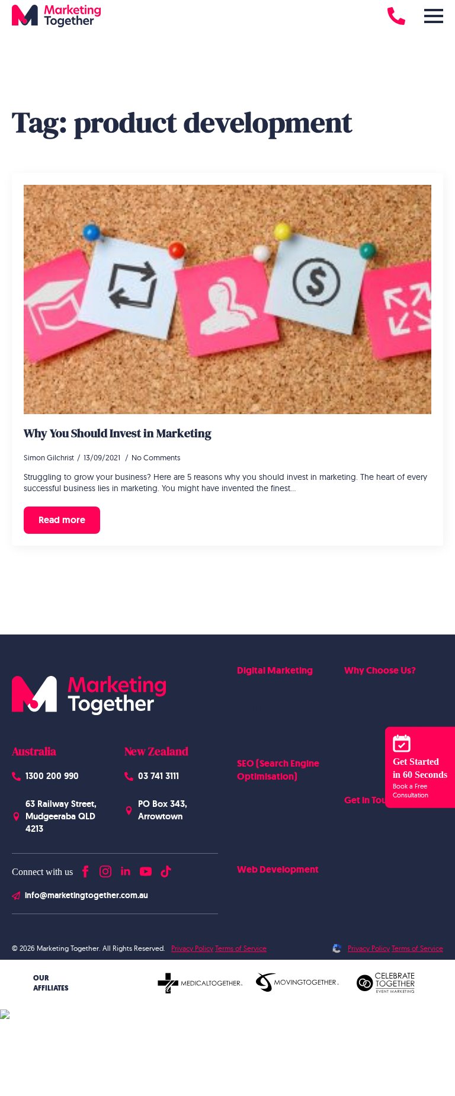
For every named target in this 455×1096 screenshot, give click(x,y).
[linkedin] (125, 869)
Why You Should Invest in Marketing (118, 433)
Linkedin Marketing (272, 726)
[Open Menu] (433, 16)
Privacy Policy (192, 948)
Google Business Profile (281, 832)
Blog (352, 856)
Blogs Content (263, 814)
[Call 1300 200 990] (396, 16)
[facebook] (85, 869)
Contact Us (364, 819)
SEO (244, 795)
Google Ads (259, 689)
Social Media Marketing (280, 708)
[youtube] (145, 869)
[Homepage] (56, 16)
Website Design (266, 888)
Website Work (371, 708)
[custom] (165, 869)
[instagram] (105, 869)
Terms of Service (241, 948)
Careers (358, 837)
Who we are (367, 689)
